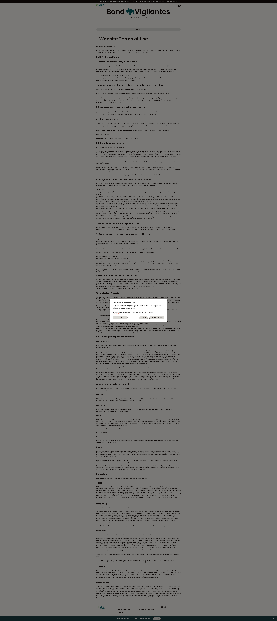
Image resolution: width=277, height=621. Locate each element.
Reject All (143, 317)
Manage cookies (119, 318)
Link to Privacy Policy (116, 313)
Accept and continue (157, 317)
